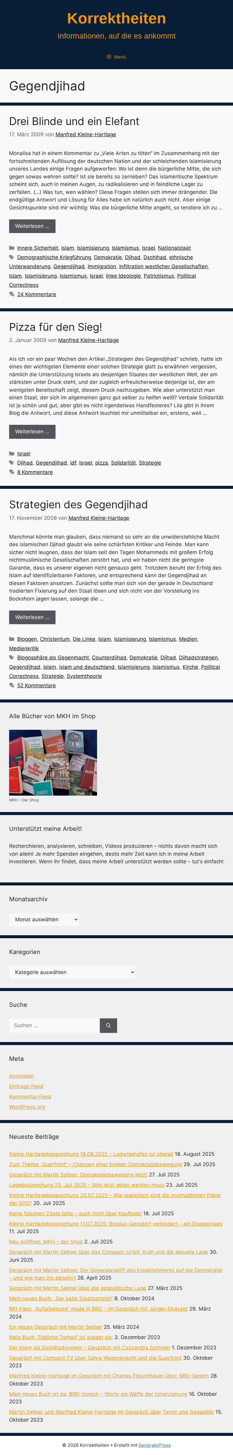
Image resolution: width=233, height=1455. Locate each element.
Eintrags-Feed (26, 1086)
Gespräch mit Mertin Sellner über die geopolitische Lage (77, 1288)
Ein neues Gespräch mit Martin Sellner (55, 1327)
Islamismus (125, 248)
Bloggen (27, 639)
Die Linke (84, 639)
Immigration (102, 266)
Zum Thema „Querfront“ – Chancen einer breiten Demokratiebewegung (95, 1164)
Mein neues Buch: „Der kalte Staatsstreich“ (61, 1298)
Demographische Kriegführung (54, 257)
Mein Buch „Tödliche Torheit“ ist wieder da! (61, 1337)
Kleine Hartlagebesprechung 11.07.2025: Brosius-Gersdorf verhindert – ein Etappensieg (115, 1224)
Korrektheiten (116, 18)
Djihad (132, 257)
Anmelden (21, 1076)
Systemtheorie (84, 676)
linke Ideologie (123, 276)
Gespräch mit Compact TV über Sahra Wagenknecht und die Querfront (95, 1358)
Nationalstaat (174, 248)
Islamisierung (93, 248)
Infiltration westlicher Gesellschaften (163, 266)
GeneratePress (154, 1445)
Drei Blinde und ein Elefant (74, 121)
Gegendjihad (69, 266)
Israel (148, 248)
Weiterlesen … (32, 226)
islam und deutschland (87, 667)
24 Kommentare (36, 294)
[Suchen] (108, 1025)
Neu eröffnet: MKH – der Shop (46, 1242)
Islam (67, 248)
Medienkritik (24, 648)
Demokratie (108, 257)
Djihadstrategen (198, 658)
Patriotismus (159, 276)
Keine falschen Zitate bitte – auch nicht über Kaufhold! (75, 1213)
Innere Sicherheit (37, 248)
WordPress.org (27, 1107)
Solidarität (123, 463)
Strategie (150, 463)
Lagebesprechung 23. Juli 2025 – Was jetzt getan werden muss (86, 1185)
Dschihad (155, 257)
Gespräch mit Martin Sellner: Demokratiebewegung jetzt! (78, 1175)
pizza (101, 463)
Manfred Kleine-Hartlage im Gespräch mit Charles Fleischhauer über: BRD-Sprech (109, 1376)
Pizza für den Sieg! (55, 326)
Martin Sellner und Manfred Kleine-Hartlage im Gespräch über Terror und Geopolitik (111, 1412)
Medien (188, 639)
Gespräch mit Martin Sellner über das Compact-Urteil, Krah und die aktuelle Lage (108, 1252)
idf (73, 463)
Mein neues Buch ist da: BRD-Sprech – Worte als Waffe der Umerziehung (98, 1394)
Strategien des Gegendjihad (78, 504)
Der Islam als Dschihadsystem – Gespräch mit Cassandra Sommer (89, 1348)
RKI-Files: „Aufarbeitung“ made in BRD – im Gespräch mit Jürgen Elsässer (98, 1309)
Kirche (190, 667)
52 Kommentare (36, 685)
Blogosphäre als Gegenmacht (53, 658)
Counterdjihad (109, 658)
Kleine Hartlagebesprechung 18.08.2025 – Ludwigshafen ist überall (91, 1154)
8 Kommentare (35, 472)
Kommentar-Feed (30, 1097)
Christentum (55, 639)
